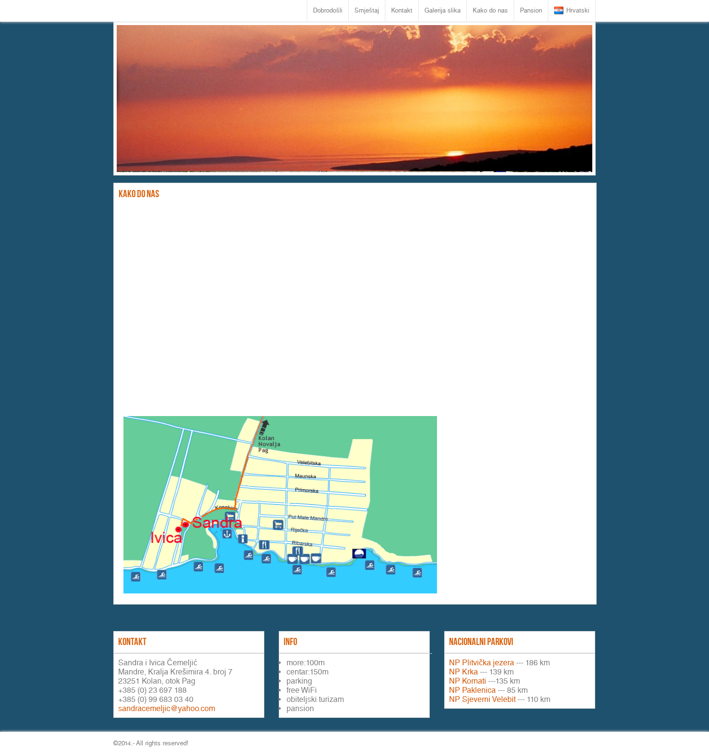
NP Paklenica (472, 690)
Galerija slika (442, 10)
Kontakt (401, 10)
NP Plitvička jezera (481, 662)
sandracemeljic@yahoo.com (166, 708)
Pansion (531, 10)
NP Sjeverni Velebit (482, 699)
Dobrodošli (327, 10)
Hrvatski (577, 10)
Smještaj (366, 10)
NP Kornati (467, 681)
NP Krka (463, 671)
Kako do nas (490, 10)
